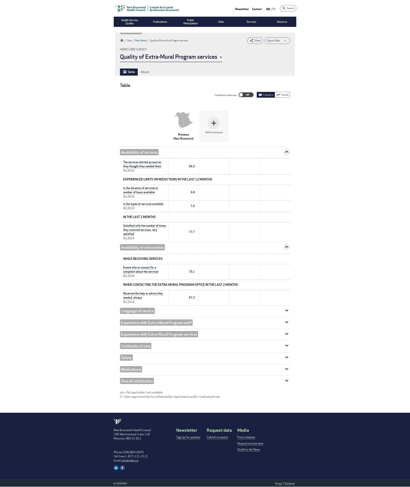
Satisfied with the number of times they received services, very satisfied (144, 230)
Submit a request (217, 437)
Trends (282, 95)
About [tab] (145, 72)
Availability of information (142, 247)
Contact (257, 9)
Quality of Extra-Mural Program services (168, 56)
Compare (265, 95)
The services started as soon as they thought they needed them (142, 164)
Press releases (246, 437)
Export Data (273, 40)
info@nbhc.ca (129, 460)
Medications (131, 369)
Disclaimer (290, 483)
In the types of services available (143, 204)
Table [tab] (129, 72)
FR (273, 9)
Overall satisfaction (137, 380)
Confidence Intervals (225, 95)
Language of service (137, 310)
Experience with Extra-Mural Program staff (156, 322)
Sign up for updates (188, 437)
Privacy (278, 483)
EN (268, 9)
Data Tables (141, 40)
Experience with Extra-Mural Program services (159, 334)
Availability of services (139, 152)
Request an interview (250, 443)
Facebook (122, 467)
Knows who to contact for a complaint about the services (140, 269)
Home (122, 39)
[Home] (147, 8)
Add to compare (214, 126)
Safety (126, 357)
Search (290, 8)
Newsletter (242, 9)
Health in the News (248, 449)
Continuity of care (135, 345)
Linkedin (116, 467)
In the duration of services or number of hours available (140, 190)
